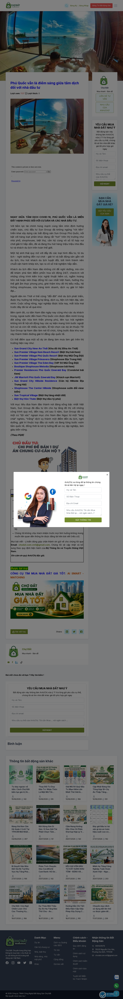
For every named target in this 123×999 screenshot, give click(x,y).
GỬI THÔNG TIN (83, 520)
